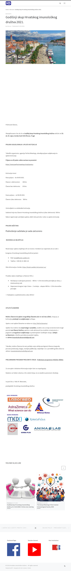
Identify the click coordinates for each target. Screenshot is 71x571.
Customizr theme (27, 568)
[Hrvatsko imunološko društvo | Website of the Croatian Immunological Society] (8, 3)
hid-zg (9, 26)
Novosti (12, 9)
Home (7, 9)
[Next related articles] (63, 468)
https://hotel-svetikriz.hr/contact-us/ (34, 267)
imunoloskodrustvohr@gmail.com (22, 351)
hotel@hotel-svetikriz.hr (22, 258)
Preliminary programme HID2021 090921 (50, 360)
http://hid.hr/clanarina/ (40, 323)
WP (12, 568)
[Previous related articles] (59, 468)
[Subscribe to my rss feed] (64, 566)
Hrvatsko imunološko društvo (18, 565)
